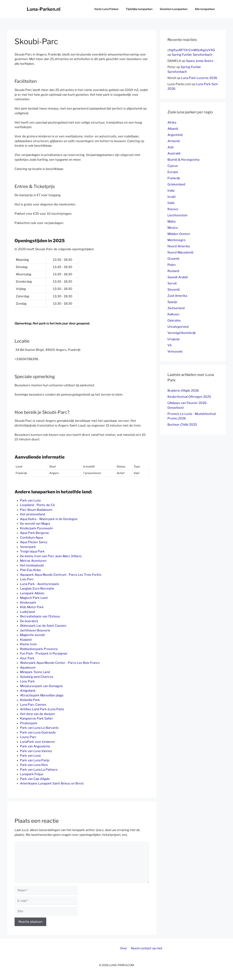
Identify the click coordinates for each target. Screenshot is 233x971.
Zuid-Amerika (177, 296)
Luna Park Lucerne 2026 (199, 78)
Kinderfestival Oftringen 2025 (189, 397)
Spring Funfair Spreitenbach (192, 54)
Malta (171, 221)
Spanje (172, 302)
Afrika (171, 122)
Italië (171, 203)
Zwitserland (176, 308)
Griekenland (176, 184)
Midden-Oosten (178, 234)
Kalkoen (173, 314)
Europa (172, 172)
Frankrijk (173, 178)
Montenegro (176, 240)
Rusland (173, 271)
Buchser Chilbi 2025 (182, 424)
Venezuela (174, 351)
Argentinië (175, 135)
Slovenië (173, 289)
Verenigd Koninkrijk (181, 333)
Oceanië (173, 258)
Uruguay (173, 339)
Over (123, 948)
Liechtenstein (177, 215)
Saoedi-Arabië (177, 277)
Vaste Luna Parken (106, 9)
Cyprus (172, 166)
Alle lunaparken (205, 9)
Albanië (172, 128)
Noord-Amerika (178, 246)
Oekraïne (174, 320)
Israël (171, 197)
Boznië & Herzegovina (183, 159)
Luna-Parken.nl (43, 9)
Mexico (172, 227)
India (170, 190)
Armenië (173, 141)
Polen (171, 265)
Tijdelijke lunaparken (139, 9)
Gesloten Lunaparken (173, 9)
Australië (174, 153)
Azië (170, 147)
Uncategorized (178, 326)
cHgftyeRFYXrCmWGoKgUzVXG (191, 50)
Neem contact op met (146, 948)
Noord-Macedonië (180, 252)
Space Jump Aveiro (199, 61)
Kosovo (172, 209)
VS (169, 345)
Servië (172, 283)
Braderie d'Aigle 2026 (183, 390)
